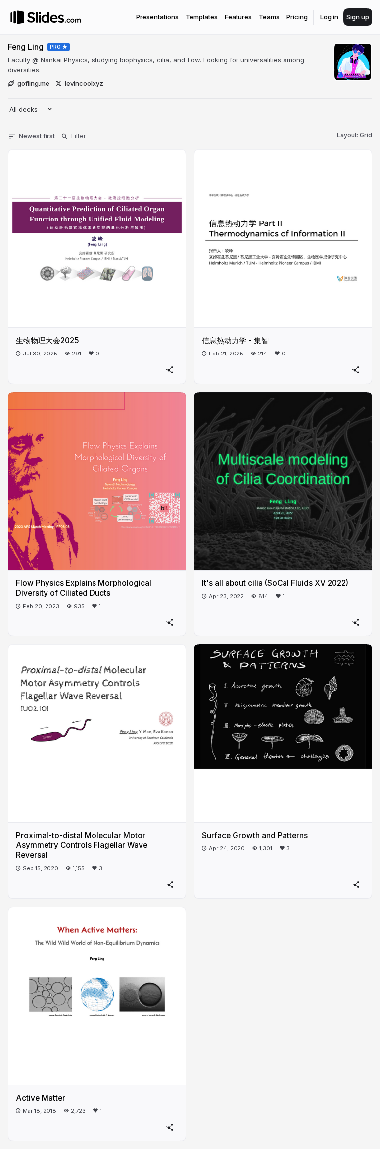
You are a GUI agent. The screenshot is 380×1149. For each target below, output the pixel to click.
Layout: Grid (354, 135)
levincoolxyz (84, 83)
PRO (55, 47)
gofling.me (33, 83)
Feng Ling (26, 47)
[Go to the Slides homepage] (17, 17)
